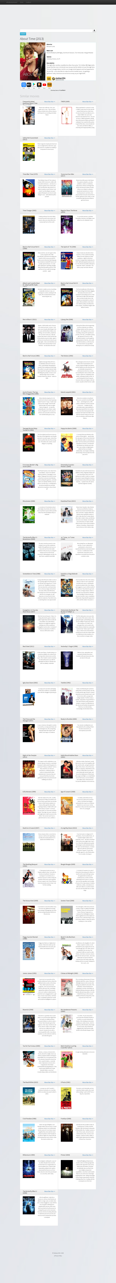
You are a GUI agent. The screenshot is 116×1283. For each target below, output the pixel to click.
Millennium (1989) (29, 1155)
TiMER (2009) (65, 102)
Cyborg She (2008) (67, 319)
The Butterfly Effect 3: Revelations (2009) (30, 538)
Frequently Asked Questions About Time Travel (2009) (30, 103)
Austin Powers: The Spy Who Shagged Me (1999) (31, 393)
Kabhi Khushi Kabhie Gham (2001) (69, 756)
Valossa (56, 1253)
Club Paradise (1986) (29, 1119)
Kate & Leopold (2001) (68, 392)
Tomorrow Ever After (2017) (67, 175)
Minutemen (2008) (29, 501)
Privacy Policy (58, 1256)
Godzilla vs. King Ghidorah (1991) (69, 574)
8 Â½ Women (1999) (29, 792)
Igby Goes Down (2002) (30, 683)
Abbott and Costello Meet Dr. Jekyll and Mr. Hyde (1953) (31, 285)
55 (48, 78)
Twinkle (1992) (66, 683)
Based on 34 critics (60, 79)
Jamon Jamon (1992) (30, 973)
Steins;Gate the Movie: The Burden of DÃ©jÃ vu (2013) (69, 612)
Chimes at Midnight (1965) (69, 973)
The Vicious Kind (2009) (30, 901)
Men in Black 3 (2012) (30, 319)
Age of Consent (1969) (68, 792)
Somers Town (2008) (67, 901)
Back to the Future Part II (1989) (31, 248)
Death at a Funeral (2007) (31, 828)
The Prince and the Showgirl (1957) (29, 720)
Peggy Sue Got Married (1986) (30, 938)
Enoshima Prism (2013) (68, 501)
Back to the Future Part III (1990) (69, 284)
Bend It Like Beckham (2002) (68, 938)
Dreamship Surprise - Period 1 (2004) (68, 466)
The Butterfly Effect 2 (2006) (30, 1192)
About (21, 2)
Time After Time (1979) (30, 174)
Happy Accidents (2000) (68, 428)
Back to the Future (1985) (31, 356)
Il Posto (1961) (65, 1082)
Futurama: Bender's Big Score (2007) (30, 466)
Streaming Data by (55, 90)
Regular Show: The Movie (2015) (69, 211)
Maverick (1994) (28, 1010)
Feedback (28, 2)
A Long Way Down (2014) (69, 828)
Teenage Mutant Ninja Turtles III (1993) (30, 429)
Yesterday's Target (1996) (69, 646)
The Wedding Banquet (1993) (30, 865)
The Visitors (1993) (67, 356)
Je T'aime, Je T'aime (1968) (67, 538)
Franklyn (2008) (66, 1119)
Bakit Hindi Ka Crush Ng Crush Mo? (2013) (68, 1047)
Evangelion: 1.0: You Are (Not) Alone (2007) (30, 611)
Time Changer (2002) (29, 211)
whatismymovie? (11, 2)
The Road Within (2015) (30, 1082)
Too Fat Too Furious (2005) (31, 1046)
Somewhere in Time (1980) (31, 574)
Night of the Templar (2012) (29, 756)
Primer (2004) (65, 1155)
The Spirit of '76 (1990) (68, 247)
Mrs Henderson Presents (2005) (69, 1010)
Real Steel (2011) (28, 646)
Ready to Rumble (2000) (69, 719)
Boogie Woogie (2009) (68, 864)
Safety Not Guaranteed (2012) (30, 139)
